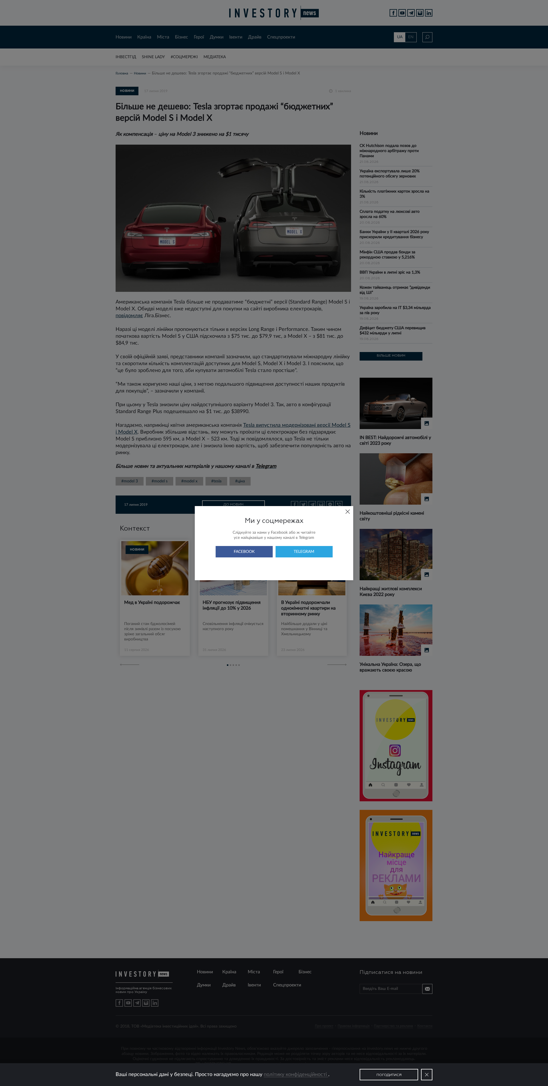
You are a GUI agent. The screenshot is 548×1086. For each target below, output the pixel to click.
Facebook (244, 552)
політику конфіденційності (296, 1074)
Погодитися (389, 1075)
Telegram (304, 552)
